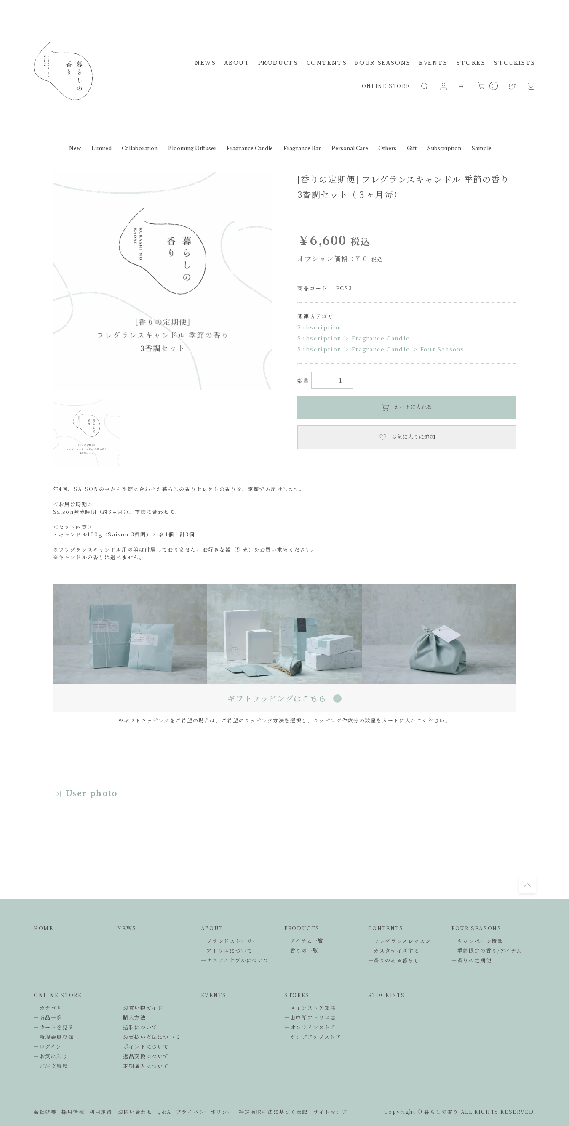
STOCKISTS (514, 63)
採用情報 (72, 1111)
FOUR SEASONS (382, 63)
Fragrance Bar (302, 148)
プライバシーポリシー (204, 1111)
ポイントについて (143, 1046)
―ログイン (48, 1046)
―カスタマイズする (394, 950)
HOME (43, 928)
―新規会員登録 (54, 1036)
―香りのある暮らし (394, 960)
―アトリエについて (227, 950)
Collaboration (140, 148)
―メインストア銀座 (310, 1007)
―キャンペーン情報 (477, 940)
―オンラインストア (310, 1026)
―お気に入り (51, 1056)
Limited (101, 148)
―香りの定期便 (471, 960)
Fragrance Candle (250, 148)
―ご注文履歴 (51, 1065)
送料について (137, 1026)
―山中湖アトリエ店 (310, 1017)
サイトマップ (330, 1111)
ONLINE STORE (386, 85)
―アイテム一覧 (303, 940)
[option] (162, 281)
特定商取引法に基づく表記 (273, 1111)
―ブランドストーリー (229, 940)
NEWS (205, 63)
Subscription (444, 148)
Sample (481, 148)
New (75, 148)
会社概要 (45, 1111)
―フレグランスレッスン (399, 940)
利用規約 (100, 1111)
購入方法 (131, 1017)
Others (387, 148)
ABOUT (236, 63)
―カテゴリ (48, 1007)
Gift (412, 148)
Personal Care (349, 148)
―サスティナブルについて (235, 960)
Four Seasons (442, 349)
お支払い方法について (148, 1036)
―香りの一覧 (301, 950)
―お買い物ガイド (140, 1007)
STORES (471, 63)
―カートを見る (54, 1026)
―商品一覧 (48, 1017)
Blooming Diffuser (192, 148)
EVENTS (433, 63)
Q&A (164, 1111)
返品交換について (143, 1056)
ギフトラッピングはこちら (276, 698)
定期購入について (143, 1065)
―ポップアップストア (312, 1036)
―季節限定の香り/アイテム (486, 950)
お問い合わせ (135, 1111)
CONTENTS (327, 63)
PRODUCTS (278, 63)
